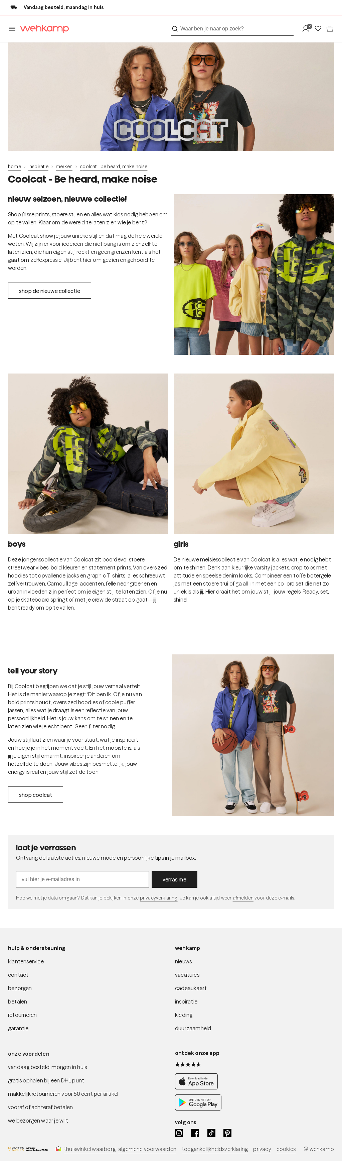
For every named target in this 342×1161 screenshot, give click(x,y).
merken (64, 167)
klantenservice (26, 961)
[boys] (88, 454)
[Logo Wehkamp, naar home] (42, 29)
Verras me (174, 879)
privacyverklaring (159, 898)
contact (18, 974)
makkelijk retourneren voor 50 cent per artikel (63, 1093)
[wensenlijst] (320, 28)
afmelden (243, 898)
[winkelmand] (330, 28)
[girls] (254, 454)
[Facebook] (195, 1133)
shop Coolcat (35, 794)
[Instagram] (179, 1133)
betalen (17, 1001)
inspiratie (38, 167)
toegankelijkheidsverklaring (215, 1149)
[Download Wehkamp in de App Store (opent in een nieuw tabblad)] (198, 1087)
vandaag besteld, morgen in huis (47, 1067)
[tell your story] (253, 735)
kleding (183, 1015)
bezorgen (20, 988)
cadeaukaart (191, 988)
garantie (18, 1028)
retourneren (22, 1015)
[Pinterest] (227, 1133)
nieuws (183, 961)
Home (14, 167)
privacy (262, 1149)
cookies (286, 1149)
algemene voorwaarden (147, 1149)
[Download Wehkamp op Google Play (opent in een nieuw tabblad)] (198, 1109)
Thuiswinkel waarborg (90, 1149)
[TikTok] (211, 1133)
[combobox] (232, 29)
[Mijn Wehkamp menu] (308, 28)
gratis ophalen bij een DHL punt (46, 1080)
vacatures (187, 974)
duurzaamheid (193, 1028)
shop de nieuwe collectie (49, 291)
